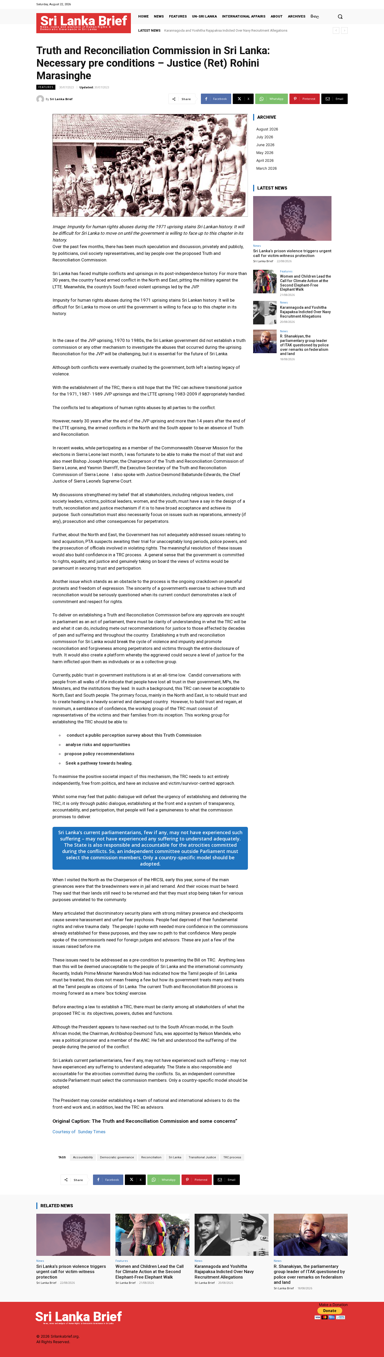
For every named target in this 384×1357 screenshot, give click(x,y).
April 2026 (265, 160)
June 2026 (265, 144)
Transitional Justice (202, 1157)
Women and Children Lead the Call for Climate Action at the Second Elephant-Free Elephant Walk (305, 282)
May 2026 (265, 152)
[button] (340, 16)
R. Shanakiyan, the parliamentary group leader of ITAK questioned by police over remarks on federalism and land (304, 345)
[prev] (336, 30)
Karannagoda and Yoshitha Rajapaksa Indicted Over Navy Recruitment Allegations (305, 311)
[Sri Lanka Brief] (41, 99)
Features (45, 87)
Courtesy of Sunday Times (79, 1131)
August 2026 (267, 129)
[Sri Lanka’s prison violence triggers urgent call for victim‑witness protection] (292, 218)
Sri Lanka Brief (61, 99)
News (257, 245)
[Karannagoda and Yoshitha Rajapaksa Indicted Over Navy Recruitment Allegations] (265, 312)
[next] (344, 30)
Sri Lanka (175, 1157)
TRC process (232, 1157)
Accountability (83, 1157)
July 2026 (264, 137)
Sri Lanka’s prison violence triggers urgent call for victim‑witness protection (292, 253)
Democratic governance (117, 1157)
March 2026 (266, 168)
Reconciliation (151, 1157)
